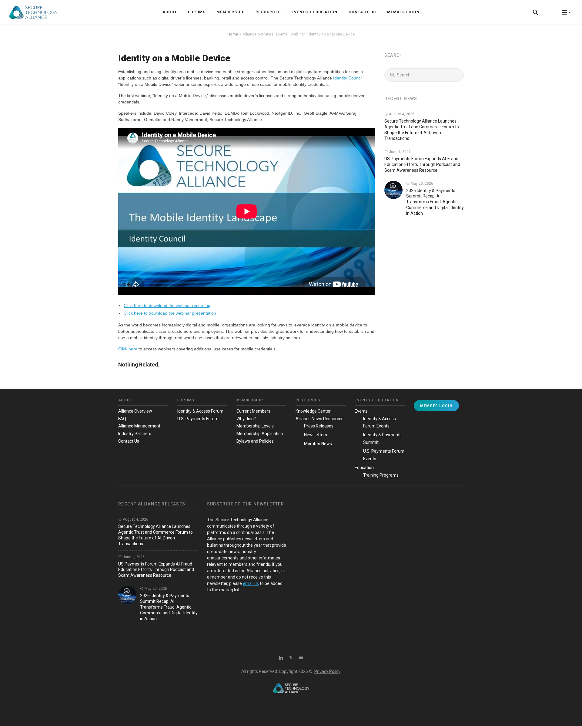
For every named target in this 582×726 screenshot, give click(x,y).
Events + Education (315, 12)
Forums (197, 12)
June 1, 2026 (399, 152)
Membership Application (259, 433)
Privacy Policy (327, 671)
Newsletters (315, 434)
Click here (127, 348)
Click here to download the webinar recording (167, 305)
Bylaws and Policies (255, 441)
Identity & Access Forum (200, 411)
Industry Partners (134, 433)
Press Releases (318, 426)
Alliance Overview (135, 411)
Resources (268, 12)
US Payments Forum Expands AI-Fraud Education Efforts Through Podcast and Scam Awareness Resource (422, 164)
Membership (230, 12)
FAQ (122, 418)
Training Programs (381, 475)
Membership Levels (255, 426)
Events (361, 411)
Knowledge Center (313, 411)
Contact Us (362, 12)
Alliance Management (139, 426)
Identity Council (348, 78)
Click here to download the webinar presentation (170, 313)
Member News (318, 443)
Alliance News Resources (319, 418)
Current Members (253, 411)
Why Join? (246, 418)
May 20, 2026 (421, 183)
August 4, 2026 (401, 114)
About (169, 12)
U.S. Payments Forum (198, 418)
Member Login (403, 12)
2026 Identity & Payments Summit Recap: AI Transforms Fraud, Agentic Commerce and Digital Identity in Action (435, 202)
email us (251, 583)
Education (364, 467)
